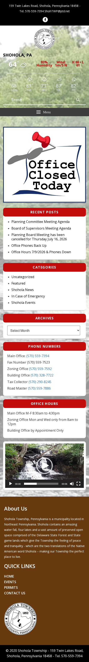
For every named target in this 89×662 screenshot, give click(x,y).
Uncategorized (22, 277)
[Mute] (72, 484)
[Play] (10, 484)
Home (9, 576)
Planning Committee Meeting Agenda (40, 222)
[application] (44, 465)
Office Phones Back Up (29, 245)
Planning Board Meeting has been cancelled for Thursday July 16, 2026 (39, 237)
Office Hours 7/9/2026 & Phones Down (41, 252)
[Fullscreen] (78, 484)
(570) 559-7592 (40, 368)
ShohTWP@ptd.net (57, 11)
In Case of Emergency (28, 296)
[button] (44, 465)
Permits (11, 587)
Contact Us (14, 593)
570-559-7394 (34, 11)
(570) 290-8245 (40, 382)
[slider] (41, 484)
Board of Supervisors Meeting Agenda (41, 228)
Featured (18, 283)
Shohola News (22, 290)
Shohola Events (23, 302)
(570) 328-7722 (42, 375)
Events (10, 582)
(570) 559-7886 (39, 388)
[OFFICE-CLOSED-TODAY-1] (44, 201)
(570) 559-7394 (37, 356)
